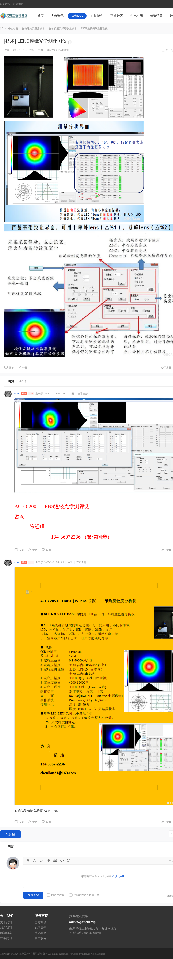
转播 (24, 367)
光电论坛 (77, 16)
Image (41, 860)
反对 (48, 550)
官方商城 (40, 922)
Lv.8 (31, 393)
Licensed (100, 953)
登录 (114, 876)
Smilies (68, 860)
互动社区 (116, 16)
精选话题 (156, 16)
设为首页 (5, 4)
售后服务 (40, 938)
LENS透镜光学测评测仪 (94, 28)
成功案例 (40, 927)
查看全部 (52, 50)
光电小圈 (136, 16)
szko (17, 393)
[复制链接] (70, 41)
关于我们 (6, 922)
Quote (55, 860)
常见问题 (40, 933)
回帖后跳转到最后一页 (86, 895)
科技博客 (97, 16)
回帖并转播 (57, 895)
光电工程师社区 (1, 29)
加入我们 (6, 927)
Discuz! (86, 953)
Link (48, 860)
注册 (122, 876)
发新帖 (10, 834)
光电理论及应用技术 (33, 28)
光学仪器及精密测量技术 (63, 28)
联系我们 (6, 938)
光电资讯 (57, 16)
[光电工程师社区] (13, 15)
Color (34, 860)
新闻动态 (6, 933)
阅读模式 (63, 50)
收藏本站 (18, 4)
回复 (11, 367)
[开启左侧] (1, 41)
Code (61, 860)
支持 (35, 550)
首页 (40, 16)
